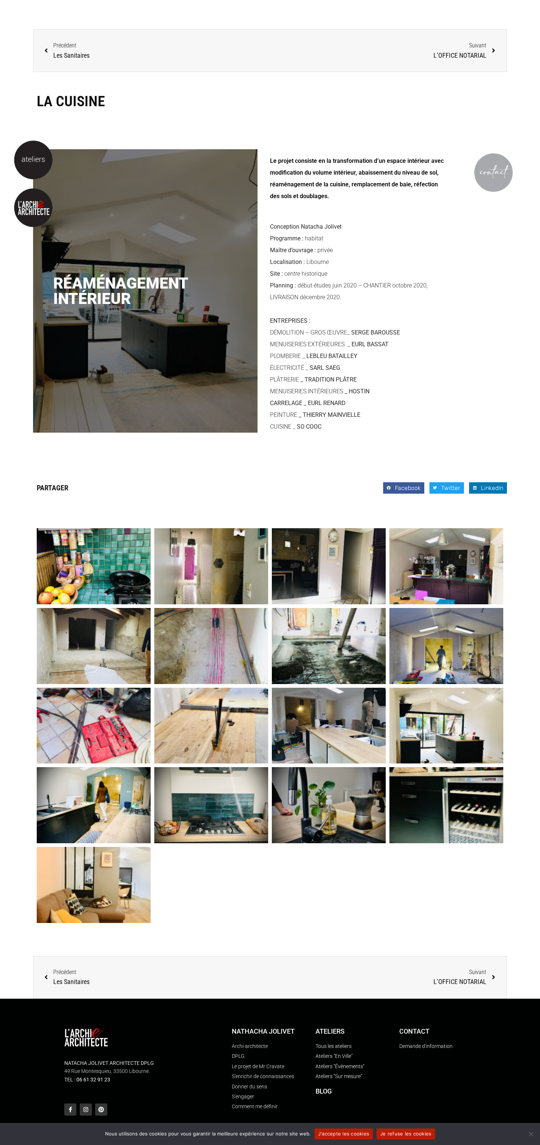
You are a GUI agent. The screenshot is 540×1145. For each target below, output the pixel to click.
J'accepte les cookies (343, 1134)
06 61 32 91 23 (93, 1080)
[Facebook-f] (70, 1109)
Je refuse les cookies (405, 1134)
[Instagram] (86, 1109)
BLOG (324, 1091)
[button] (403, 488)
